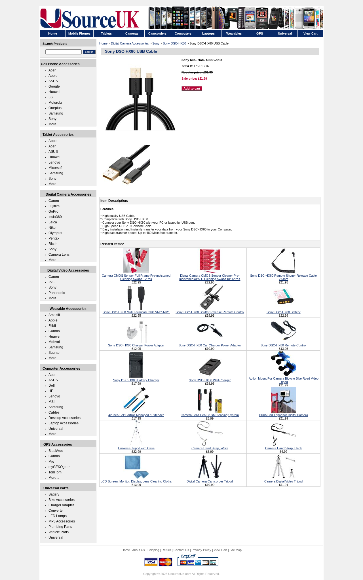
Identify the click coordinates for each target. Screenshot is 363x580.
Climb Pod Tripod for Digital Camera (283, 415)
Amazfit (54, 315)
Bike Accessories (61, 500)
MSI (51, 402)
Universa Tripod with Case (136, 448)
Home (103, 43)
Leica (52, 222)
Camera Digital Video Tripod (283, 481)
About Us (138, 550)
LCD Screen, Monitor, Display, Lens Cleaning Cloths (136, 481)
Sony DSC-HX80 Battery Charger (136, 380)
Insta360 (55, 217)
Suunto (54, 353)
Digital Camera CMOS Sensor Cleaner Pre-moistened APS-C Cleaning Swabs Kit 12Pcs (209, 277)
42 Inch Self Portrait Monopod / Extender (136, 415)
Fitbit (52, 326)
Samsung (55, 113)
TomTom (55, 472)
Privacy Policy (201, 550)
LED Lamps (57, 516)
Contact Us (181, 550)
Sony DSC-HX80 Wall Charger (210, 380)
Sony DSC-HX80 (174, 43)
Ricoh (53, 244)
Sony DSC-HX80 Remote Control (283, 345)
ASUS (53, 81)
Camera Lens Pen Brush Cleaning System (210, 415)
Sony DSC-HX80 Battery (284, 312)
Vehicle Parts (58, 532)
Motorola (55, 103)
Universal (55, 429)
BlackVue (55, 451)
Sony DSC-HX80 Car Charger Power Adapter (210, 345)
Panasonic (56, 293)
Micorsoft (55, 168)
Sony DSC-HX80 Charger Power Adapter (136, 345)
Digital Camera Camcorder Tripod (210, 481)
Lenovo (54, 162)
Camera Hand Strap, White (209, 448)
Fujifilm (54, 206)
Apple (53, 76)
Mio (51, 461)
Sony (155, 43)
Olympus (55, 233)
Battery (53, 494)
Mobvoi (54, 342)
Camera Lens (58, 255)
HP (50, 391)
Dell (51, 386)
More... (53, 124)
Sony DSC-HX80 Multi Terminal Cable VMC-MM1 (136, 312)
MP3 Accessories (61, 521)
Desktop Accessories (64, 418)
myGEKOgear (59, 467)
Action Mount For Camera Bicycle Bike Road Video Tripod (283, 380)
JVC (51, 282)
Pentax (53, 238)
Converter (56, 511)
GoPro (53, 211)
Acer (52, 70)
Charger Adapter (61, 505)
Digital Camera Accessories (130, 43)
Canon (53, 201)
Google (54, 86)
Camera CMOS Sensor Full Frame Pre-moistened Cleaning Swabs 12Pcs (136, 277)
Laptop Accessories (63, 423)
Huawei (54, 92)
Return (166, 550)
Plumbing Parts (60, 527)
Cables (54, 412)
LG (50, 97)
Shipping (153, 550)
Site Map (236, 550)
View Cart (220, 550)
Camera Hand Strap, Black (283, 448)
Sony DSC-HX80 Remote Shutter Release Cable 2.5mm (283, 277)
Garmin (54, 331)
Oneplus (55, 108)
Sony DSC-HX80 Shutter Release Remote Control (210, 312)
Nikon (53, 228)
